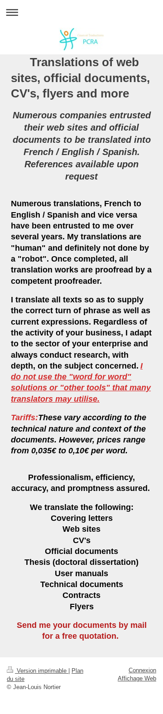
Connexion (142, 670)
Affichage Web (137, 678)
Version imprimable (41, 670)
